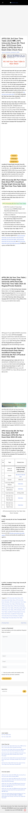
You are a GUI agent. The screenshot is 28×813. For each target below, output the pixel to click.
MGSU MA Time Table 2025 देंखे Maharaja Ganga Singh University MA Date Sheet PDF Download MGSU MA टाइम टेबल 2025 (14, 790)
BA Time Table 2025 (6, 734)
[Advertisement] (14, 20)
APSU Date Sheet (19, 604)
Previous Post (5, 622)
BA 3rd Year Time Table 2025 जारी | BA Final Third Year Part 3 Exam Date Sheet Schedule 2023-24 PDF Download (14, 754)
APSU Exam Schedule (19, 606)
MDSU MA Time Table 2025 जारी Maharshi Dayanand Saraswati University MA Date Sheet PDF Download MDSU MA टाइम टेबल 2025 (13, 785)
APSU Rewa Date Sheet (20, 608)
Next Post (24, 622)
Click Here (20, 483)
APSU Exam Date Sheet (7, 606)
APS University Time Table (8, 604)
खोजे (24, 691)
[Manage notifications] (25, 810)
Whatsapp (14, 158)
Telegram (14, 155)
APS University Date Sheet (13, 598)
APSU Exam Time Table (7, 608)
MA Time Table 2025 (6, 736)
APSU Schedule (18, 609)
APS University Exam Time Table (18, 602)
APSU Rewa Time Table (7, 609)
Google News (14, 161)
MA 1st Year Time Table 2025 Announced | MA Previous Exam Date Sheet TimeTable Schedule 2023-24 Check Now (14, 759)
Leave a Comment (6, 52)
